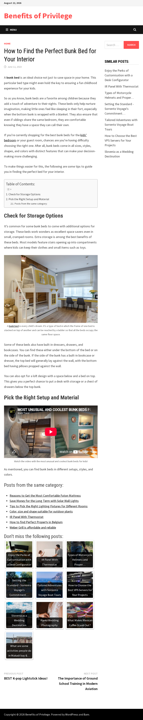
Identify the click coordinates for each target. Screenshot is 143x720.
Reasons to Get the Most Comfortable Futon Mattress (45, 496)
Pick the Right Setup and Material (29, 199)
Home (7, 43)
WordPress (71, 714)
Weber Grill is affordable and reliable (33, 527)
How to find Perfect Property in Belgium (36, 522)
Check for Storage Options (24, 194)
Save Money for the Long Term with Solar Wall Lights (44, 501)
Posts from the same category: (30, 203)
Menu (13, 29)
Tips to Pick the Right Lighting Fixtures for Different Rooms (49, 506)
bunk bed (14, 326)
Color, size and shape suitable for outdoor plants (41, 511)
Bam (86, 714)
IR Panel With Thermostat (26, 517)
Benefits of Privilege (38, 15)
